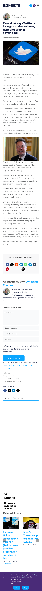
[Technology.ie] (11, 5)
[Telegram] (30, 264)
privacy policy (24, 576)
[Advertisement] (17, 431)
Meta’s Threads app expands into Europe (28, 523)
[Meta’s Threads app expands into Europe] (31, 523)
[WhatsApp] (26, 264)
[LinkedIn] (21, 264)
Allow (17, 588)
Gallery (14, 523)
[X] (12, 264)
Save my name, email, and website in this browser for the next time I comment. (20, 349)
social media (15, 376)
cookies (7, 575)
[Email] (23, 269)
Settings (35, 575)
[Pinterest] (7, 269)
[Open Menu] (38, 5)
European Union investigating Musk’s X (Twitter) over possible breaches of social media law (8, 523)
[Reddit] (16, 264)
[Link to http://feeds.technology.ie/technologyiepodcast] (34, 5)
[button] (4, 540)
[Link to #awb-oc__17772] (30, 5)
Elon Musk (10, 379)
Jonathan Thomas (20, 16)
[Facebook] (7, 264)
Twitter (17, 379)
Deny (25, 588)
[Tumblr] (34, 264)
